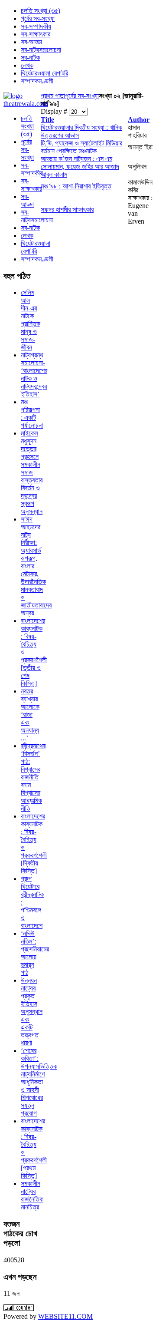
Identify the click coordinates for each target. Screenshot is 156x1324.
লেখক (27, 235)
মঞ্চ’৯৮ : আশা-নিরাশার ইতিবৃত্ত (76, 186)
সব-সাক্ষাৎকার (31, 184)
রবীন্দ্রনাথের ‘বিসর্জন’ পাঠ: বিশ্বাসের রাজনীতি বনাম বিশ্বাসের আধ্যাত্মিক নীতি (33, 777)
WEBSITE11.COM (65, 1316)
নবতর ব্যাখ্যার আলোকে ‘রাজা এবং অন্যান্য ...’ (30, 714)
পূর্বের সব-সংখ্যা (82, 95)
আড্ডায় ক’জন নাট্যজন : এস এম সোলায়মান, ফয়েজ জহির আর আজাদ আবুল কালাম (80, 166)
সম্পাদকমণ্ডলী (37, 259)
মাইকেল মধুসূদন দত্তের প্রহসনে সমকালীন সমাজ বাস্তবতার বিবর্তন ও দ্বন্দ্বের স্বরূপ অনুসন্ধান (31, 472)
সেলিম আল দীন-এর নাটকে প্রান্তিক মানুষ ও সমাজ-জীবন (30, 320)
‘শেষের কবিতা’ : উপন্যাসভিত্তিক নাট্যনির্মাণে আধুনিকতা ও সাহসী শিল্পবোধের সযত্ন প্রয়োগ (39, 1082)
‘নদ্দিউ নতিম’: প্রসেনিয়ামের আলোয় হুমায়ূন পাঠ (35, 953)
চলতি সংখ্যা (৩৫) (27, 126)
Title (47, 119)
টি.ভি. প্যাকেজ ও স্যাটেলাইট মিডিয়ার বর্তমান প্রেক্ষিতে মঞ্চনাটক (81, 147)
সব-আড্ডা (27, 200)
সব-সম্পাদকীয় (32, 169)
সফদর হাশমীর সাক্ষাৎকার (67, 209)
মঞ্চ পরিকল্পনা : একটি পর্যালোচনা (32, 413)
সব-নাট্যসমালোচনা (37, 216)
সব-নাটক (30, 227)
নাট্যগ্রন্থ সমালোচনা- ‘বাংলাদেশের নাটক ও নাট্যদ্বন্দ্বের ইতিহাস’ (34, 374)
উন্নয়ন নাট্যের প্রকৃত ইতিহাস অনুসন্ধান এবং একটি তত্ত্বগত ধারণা (31, 1012)
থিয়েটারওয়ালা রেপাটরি (35, 247)
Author (139, 119)
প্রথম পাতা (53, 95)
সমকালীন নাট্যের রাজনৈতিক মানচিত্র (32, 1195)
